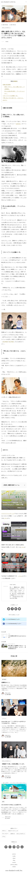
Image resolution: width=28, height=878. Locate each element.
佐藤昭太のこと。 (6, 682)
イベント (4, 718)
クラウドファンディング (8, 513)
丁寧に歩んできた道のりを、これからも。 (13, 98)
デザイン (4, 830)
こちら (5, 518)
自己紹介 (4, 679)
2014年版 (5, 341)
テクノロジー (5, 833)
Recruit (14, 862)
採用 (3, 801)
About (14, 858)
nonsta (7, 41)
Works (14, 856)
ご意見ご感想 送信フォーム (11, 485)
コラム (3, 836)
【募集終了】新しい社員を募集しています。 (13, 764)
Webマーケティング (13, 830)
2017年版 (11, 341)
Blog (14, 860)
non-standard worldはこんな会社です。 (11, 804)
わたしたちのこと (6, 27)
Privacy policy (14, 864)
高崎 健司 (8, 694)
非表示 (15, 81)
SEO (9, 634)
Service (14, 854)
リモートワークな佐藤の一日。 (10, 95)
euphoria (18, 123)
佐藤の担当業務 (7, 84)
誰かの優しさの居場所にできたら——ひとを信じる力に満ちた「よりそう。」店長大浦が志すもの (17, 647)
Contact (14, 866)
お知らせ (12, 833)
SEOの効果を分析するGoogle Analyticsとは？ (17, 636)
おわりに (5, 100)
